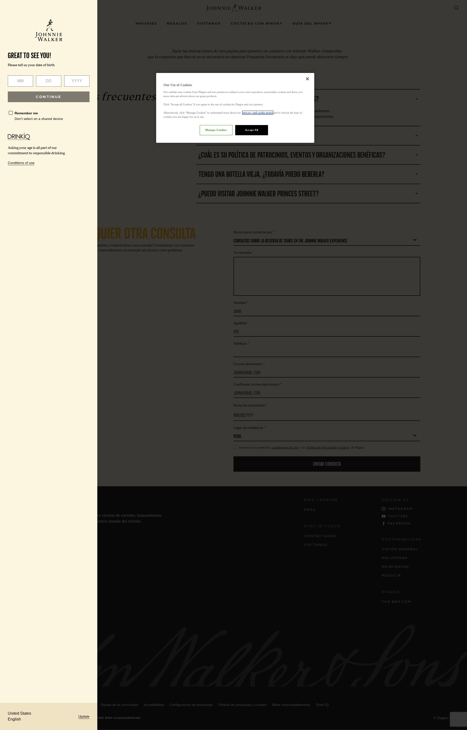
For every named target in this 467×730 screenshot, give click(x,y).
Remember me (26, 113)
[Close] (307, 78)
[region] (235, 108)
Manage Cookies (216, 129)
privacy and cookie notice (258, 112)
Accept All (251, 129)
